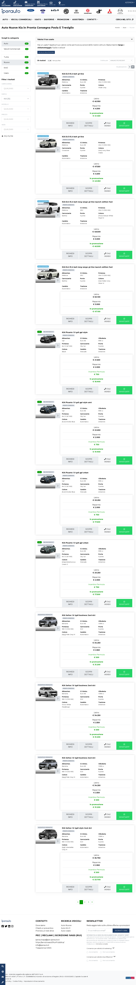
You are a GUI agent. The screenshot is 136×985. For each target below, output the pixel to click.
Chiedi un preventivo (44, 928)
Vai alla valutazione (46, 52)
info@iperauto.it (42, 945)
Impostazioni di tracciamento (34, 981)
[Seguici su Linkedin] (9, 927)
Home (117, 27)
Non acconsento (109, 952)
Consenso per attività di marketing (99, 948)
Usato (38, 20)
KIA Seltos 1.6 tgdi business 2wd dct (78, 615)
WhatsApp (124, 126)
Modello (5, 104)
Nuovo (16, 62)
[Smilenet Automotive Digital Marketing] (130, 978)
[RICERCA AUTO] (2, 966)
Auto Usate (66, 931)
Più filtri (8, 136)
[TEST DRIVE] (2, 971)
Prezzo (4, 114)
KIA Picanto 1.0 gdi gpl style (75, 332)
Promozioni (63, 20)
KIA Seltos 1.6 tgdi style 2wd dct (77, 828)
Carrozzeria (7, 84)
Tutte (16, 57)
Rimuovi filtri (57, 60)
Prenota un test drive (45, 931)
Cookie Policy (17, 981)
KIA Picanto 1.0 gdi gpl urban (75, 473)
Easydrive (49, 20)
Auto (5, 20)
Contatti (91, 20)
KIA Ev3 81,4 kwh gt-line (73, 74)
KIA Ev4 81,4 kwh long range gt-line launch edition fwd (87, 202)
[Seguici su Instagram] (12, 927)
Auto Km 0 (65, 928)
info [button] (70, 124)
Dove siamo (40, 925)
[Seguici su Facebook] (3, 927)
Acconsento (93, 952)
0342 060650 (107, 124)
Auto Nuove (66, 925)
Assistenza (78, 20)
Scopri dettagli (88, 124)
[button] (85, 39)
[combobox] (16, 88)
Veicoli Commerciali (21, 20)
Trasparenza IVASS (43, 948)
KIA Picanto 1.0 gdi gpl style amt (77, 402)
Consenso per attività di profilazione (100, 957)
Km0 (16, 68)
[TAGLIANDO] (2, 982)
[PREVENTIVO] (2, 977)
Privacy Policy (6, 981)
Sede (3, 124)
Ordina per (104, 60)
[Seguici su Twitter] (6, 927)
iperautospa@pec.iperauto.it (48, 940)
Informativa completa (102, 944)
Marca (4, 94)
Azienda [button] (129, 2)
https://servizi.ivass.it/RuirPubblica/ (50, 942)
